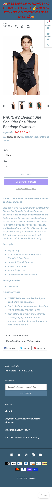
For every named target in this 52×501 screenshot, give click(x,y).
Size (5, 161)
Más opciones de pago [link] (26, 188)
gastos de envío (14, 136)
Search (8, 410)
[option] (13, 106)
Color (6, 150)
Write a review (34, 340)
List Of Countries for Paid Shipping (22, 437)
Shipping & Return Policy (17, 429)
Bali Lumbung (7, 26)
